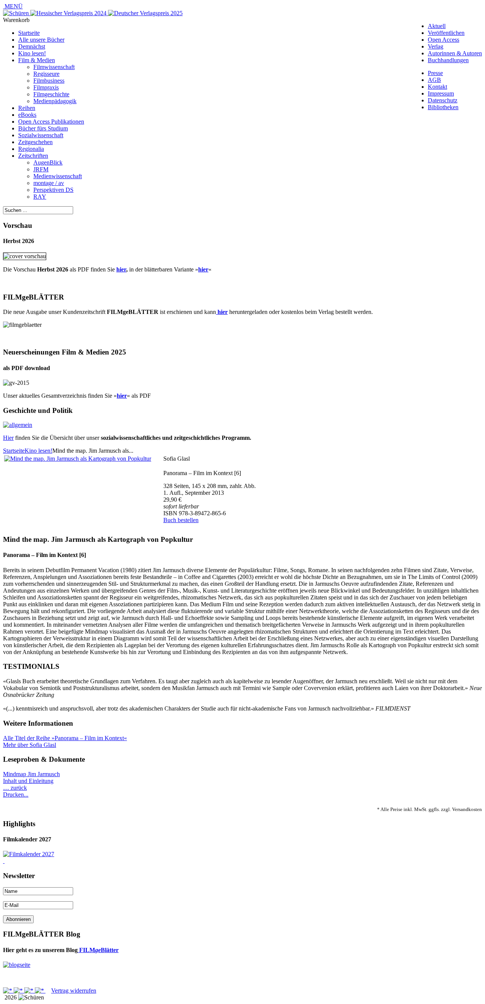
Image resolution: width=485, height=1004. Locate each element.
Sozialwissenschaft (40, 135)
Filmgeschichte (51, 94)
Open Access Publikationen (51, 121)
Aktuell (437, 26)
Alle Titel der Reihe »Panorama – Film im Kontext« (65, 738)
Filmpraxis (46, 87)
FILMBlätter (98, 950)
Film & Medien (36, 60)
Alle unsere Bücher (41, 39)
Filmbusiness (48, 80)
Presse (435, 73)
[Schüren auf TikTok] (29, 990)
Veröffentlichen (446, 33)
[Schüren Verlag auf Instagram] (40, 990)
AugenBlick (48, 162)
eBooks (27, 114)
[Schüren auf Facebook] (8, 990)
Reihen (26, 108)
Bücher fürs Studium (43, 128)
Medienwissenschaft (57, 176)
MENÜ (13, 6)
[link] (4, 861)
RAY (39, 196)
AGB (434, 80)
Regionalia (31, 149)
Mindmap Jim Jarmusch (31, 774)
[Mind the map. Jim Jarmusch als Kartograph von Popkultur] (77, 458)
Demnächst (31, 46)
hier (121, 269)
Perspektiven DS (53, 190)
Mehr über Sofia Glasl (29, 745)
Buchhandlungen (448, 60)
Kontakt (437, 86)
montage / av (48, 183)
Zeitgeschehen (35, 142)
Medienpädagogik (55, 101)
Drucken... (15, 794)
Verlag (435, 46)
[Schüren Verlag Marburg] (16, 13)
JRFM (40, 169)
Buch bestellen (181, 520)
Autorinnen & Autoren (455, 53)
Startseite (29, 33)
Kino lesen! (32, 53)
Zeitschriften (33, 155)
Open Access (443, 39)
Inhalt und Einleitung (28, 781)
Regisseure (46, 74)
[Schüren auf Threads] (19, 990)
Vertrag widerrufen (73, 990)
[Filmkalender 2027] (28, 854)
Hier (8, 438)
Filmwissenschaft (54, 67)
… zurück (15, 787)
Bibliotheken (443, 107)
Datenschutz (442, 100)
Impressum (441, 93)
